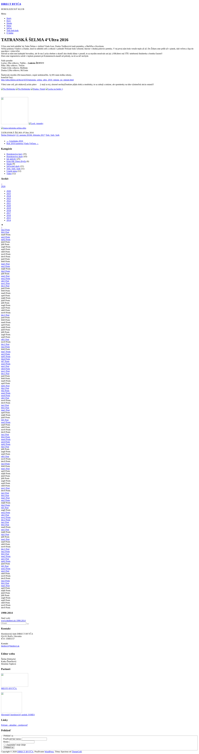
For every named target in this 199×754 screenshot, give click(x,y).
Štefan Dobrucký (8, 135)
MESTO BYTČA (9, 688)
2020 (8, 205)
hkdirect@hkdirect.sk (10, 646)
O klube (9, 33)
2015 (8, 218)
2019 (8, 208)
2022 (8, 201)
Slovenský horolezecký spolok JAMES (18, 715)
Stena (8, 26)
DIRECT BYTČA (11, 4)
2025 (8, 193)
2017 (8, 213)
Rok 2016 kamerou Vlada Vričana (22, 143)
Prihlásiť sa (8, 747)
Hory (8, 21)
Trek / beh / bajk (52, 135)
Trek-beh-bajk (12, 30)
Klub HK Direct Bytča (16, 161)
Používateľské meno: (12, 739)
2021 (8, 203)
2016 (8, 215)
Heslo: (6, 742)
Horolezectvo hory (14, 154)
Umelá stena (11, 171)
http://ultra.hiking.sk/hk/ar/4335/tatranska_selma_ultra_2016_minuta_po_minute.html (37, 80)
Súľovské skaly (13, 166)
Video (9, 173)
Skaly (8, 18)
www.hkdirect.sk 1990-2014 (13, 620)
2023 (8, 198)
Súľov (9, 28)
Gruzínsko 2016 (14, 141)
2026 (3, 186)
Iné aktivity (11, 159)
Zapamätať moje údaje (16, 745)
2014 (8, 220)
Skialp (9, 23)
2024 (8, 196)
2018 (8, 210)
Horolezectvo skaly (14, 156)
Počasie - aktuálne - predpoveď (14, 725)
